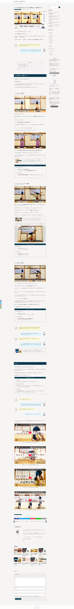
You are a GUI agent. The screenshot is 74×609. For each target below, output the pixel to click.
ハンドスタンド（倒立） (22, 67)
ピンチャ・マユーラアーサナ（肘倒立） (24, 66)
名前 (16, 587)
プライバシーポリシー (37, 606)
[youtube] (55, 75)
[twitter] (52, 75)
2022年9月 (51, 38)
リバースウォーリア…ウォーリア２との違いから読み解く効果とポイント (54, 23)
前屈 (51, 53)
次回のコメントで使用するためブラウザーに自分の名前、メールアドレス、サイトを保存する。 (27, 596)
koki (18, 534)
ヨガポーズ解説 (16, 9)
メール (16, 590)
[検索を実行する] (59, 7)
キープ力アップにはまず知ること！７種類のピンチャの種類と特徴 (31, 218)
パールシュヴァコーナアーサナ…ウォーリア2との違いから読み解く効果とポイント (54, 17)
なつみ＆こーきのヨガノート (20, 1)
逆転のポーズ (19, 9)
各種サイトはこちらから (54, 106)
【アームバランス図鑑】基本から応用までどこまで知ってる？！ (54, 20)
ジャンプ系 (51, 51)
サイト (16, 593)
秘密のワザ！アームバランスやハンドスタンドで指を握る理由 (54, 13)
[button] (16, 518)
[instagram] (54, 75)
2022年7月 (51, 41)
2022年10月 (51, 36)
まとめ (19, 68)
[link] (23, 540)
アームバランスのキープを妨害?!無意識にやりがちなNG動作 (54, 26)
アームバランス (52, 50)
